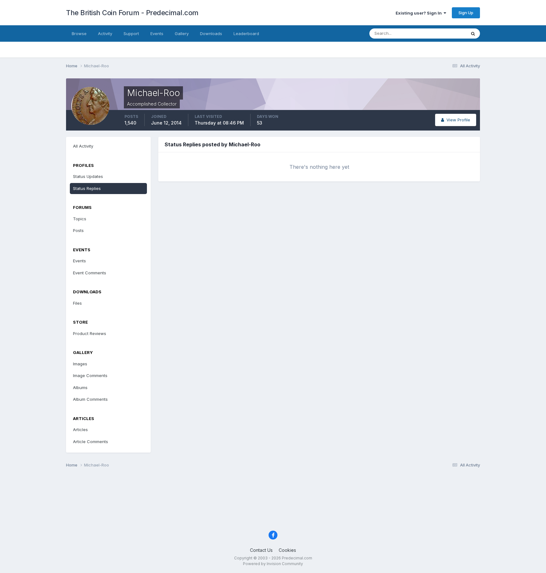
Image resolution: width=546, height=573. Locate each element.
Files (77, 303)
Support (131, 33)
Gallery (182, 33)
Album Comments (90, 399)
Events (156, 33)
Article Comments (90, 441)
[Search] (473, 33)
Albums (80, 387)
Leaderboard (246, 33)
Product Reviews (89, 333)
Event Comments (89, 272)
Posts (78, 230)
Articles (80, 429)
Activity (105, 33)
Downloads (211, 33)
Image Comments (90, 375)
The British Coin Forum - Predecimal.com (132, 13)
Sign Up (465, 12)
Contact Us (261, 550)
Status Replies (87, 188)
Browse (79, 33)
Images (80, 363)
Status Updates (443, 33)
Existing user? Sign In (420, 12)
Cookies (287, 550)
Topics (79, 218)
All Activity (83, 146)
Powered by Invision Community (273, 563)
